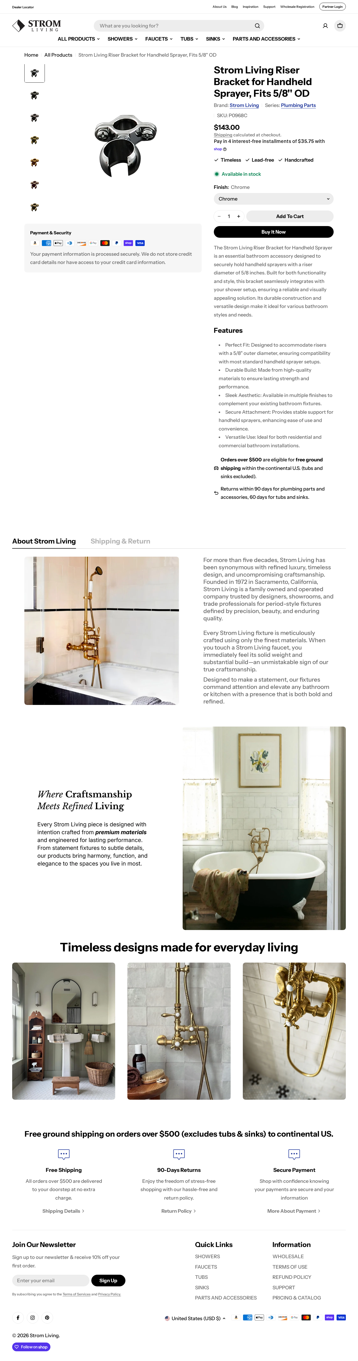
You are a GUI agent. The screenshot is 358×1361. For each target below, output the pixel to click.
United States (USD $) (196, 1318)
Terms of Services (77, 1294)
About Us (219, 7)
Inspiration (250, 7)
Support (269, 7)
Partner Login (332, 7)
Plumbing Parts (298, 105)
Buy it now (274, 232)
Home (31, 55)
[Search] (257, 26)
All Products (58, 55)
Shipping (223, 135)
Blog (234, 7)
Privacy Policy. (109, 1294)
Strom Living (244, 105)
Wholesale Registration (297, 7)
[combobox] (179, 26)
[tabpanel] (179, 630)
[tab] (44, 542)
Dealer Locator (23, 7)
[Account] (325, 26)
